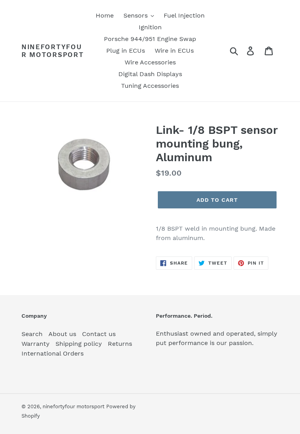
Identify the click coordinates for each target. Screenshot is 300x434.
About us (62, 334)
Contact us (99, 334)
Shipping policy (78, 343)
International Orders (52, 353)
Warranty (35, 343)
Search (32, 334)
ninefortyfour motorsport (52, 51)
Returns (120, 343)
